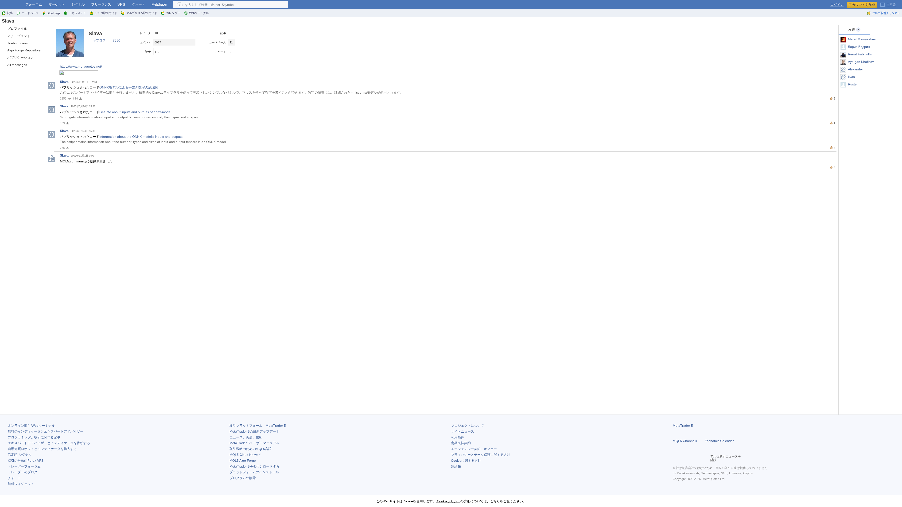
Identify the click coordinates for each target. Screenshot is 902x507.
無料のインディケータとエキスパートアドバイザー (45, 431)
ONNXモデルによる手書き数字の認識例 (128, 87)
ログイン (837, 5)
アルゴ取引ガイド (106, 13)
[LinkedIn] (705, 458)
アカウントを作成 (862, 5)
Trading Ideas (17, 43)
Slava (64, 82)
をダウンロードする (254, 466)
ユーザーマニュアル (254, 443)
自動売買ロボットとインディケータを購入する (42, 449)
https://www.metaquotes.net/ (81, 66)
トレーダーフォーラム (24, 466)
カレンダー (173, 13)
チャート (14, 478)
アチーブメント (18, 36)
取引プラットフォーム (257, 425)
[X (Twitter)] (690, 458)
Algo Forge (53, 13)
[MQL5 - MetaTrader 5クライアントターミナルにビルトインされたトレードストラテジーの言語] (11, 5)
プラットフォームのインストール (254, 472)
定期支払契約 (461, 443)
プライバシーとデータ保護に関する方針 (480, 455)
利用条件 (457, 437)
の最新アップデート (254, 431)
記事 (10, 13)
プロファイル (17, 29)
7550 (116, 40)
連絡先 (456, 466)
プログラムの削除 (242, 478)
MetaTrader (159, 4)
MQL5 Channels (685, 441)
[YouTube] (698, 458)
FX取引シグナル (20, 455)
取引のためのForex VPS (25, 460)
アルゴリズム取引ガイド (141, 13)
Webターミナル (199, 13)
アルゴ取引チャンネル (886, 13)
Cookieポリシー (448, 501)
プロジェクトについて (467, 425)
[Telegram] (683, 458)
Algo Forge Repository (24, 50)
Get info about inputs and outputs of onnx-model (135, 112)
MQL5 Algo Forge (242, 460)
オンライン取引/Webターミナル (31, 425)
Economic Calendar (719, 441)
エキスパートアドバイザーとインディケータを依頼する (49, 443)
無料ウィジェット (21, 484)
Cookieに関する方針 (466, 460)
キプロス (99, 40)
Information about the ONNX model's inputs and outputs (141, 136)
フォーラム (33, 4)
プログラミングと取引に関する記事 (34, 437)
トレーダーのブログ (22, 472)
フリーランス (101, 4)
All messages (17, 65)
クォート (138, 4)
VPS (121, 4)
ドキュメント (77, 13)
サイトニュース (462, 431)
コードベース (30, 13)
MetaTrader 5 (683, 425)
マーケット (56, 4)
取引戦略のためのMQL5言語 (250, 449)
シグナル (78, 4)
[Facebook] (675, 458)
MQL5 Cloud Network (245, 455)
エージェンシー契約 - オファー (474, 449)
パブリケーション (20, 57)
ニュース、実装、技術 (245, 437)
